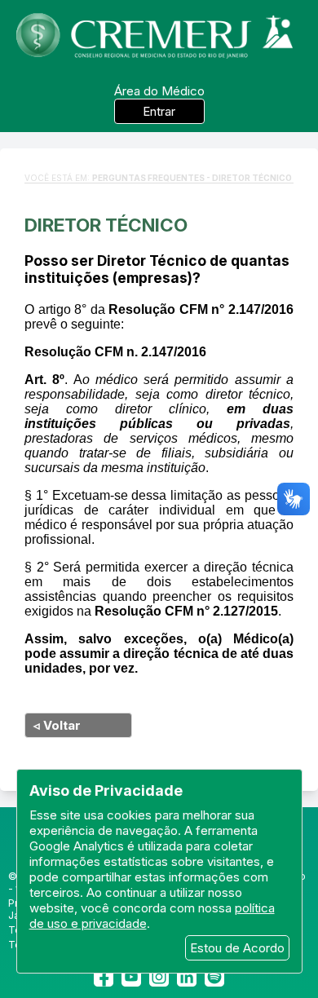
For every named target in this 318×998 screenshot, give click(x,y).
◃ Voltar (57, 725)
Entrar (159, 111)
